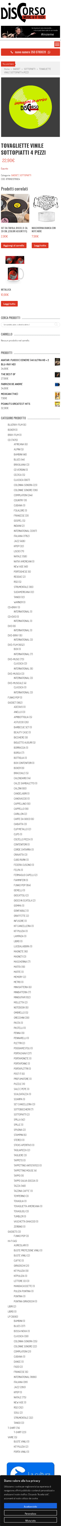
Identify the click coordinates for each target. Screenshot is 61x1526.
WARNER (18, 602)
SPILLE (17, 1124)
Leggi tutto (40, 245)
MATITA (17, 966)
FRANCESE (19, 515)
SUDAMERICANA (22, 592)
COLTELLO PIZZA (22, 839)
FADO (16, 1366)
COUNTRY (18, 500)
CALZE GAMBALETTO (24, 783)
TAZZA (17, 1185)
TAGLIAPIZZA (20, 1150)
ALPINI (17, 449)
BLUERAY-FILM (15, 424)
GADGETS (12, 1231)
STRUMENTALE (21, 587)
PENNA (17, 1033)
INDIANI (17, 525)
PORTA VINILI (20, 1451)
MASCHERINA (20, 961)
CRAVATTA (19, 854)
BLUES (17, 459)
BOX (16, 649)
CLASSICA (19, 480)
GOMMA (17, 905)
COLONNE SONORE (23, 490)
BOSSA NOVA (20, 1331)
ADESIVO (18, 707)
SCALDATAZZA (21, 1094)
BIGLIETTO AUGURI (23, 742)
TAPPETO (18, 1160)
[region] (30, 1500)
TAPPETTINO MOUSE (24, 1170)
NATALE (17, 556)
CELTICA (18, 474)
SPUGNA (18, 1129)
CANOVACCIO (20, 798)
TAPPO (17, 1175)
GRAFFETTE (20, 915)
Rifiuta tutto (30, 1520)
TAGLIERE (18, 1155)
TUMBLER (18, 1216)
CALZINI (17, 788)
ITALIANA (18, 536)
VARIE (11, 1437)
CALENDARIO (20, 778)
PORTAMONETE (21, 1058)
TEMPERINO (19, 1196)
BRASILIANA (20, 464)
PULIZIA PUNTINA (22, 1291)
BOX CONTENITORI (23, 763)
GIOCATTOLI (19, 895)
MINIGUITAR (19, 997)
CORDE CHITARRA (22, 849)
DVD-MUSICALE (15, 683)
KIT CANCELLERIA (22, 926)
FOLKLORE (19, 510)
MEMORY (18, 977)
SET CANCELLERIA (23, 1104)
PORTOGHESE (20, 571)
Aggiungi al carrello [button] (13, 245)
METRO (17, 982)
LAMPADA (19, 936)
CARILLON (19, 814)
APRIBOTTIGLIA (21, 717)
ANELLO (18, 712)
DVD (10, 626)
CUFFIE (17, 1260)
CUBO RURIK (20, 859)
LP (9, 1316)
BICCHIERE (19, 737)
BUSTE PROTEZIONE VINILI (27, 1250)
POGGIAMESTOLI (22, 1048)
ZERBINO (18, 1226)
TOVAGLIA (19, 1201)
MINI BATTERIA (21, 987)
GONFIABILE (20, 910)
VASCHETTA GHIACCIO (24, 1221)
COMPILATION (20, 495)
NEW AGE (18, 566)
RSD (16, 581)
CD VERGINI (19, 469)
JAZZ (16, 541)
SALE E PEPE (20, 1089)
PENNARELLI (20, 1038)
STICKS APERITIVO (23, 1145)
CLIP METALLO (21, 829)
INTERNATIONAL (21, 530)
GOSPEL (18, 520)
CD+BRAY (12, 607)
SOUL (16, 1412)
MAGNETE (19, 951)
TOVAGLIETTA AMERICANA (27, 1206)
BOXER (11, 429)
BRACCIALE (19, 773)
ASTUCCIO (19, 722)
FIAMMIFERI (19, 880)
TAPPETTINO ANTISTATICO (26, 1165)
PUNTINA (18, 1296)
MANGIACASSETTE (23, 1286)
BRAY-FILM (13, 435)
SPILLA (17, 1119)
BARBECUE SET (21, 727)
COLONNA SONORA (23, 485)
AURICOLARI (20, 1245)
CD (9, 440)
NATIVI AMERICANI (23, 561)
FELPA (17, 870)
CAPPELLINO (20, 803)
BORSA (17, 752)
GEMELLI (18, 890)
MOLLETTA (19, 1002)
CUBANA (18, 505)
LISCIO (17, 551)
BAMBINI (18, 454)
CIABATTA (18, 824)
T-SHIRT (11, 1428)
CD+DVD (12, 616)
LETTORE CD (20, 1281)
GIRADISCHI (19, 1265)
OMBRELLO (19, 1012)
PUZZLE (18, 1084)
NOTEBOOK (19, 1007)
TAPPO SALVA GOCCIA (24, 1180)
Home (6, 69)
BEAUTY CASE (21, 732)
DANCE (17, 1361)
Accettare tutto (30, 1506)
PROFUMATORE (21, 1078)
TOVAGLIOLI (19, 1211)
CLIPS (16, 834)
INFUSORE (19, 921)
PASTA (17, 1022)
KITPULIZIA (19, 1276)
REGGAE (18, 576)
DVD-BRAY (13, 635)
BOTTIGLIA (19, 757)
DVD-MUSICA (14, 673)
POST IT (17, 1073)
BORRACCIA (19, 747)
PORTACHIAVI (20, 1053)
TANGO (17, 597)
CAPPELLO (19, 808)
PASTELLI (18, 1027)
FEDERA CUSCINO (22, 864)
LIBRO (17, 941)
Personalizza (30, 1513)
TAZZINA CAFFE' (22, 1191)
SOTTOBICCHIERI (22, 1109)
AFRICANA (19, 444)
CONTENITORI (20, 844)
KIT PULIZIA (19, 931)
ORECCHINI (19, 1017)
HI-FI (10, 1241)
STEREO (18, 1140)
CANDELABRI (20, 793)
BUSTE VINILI (20, 1255)
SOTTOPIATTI (29, 69)
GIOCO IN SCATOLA (23, 900)
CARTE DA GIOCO (22, 819)
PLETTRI (18, 1043)
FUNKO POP (13, 697)
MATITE (17, 971)
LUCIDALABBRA (21, 946)
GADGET (16, 69)
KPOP (16, 546)
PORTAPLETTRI (21, 1068)
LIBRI (10, 1306)
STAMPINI (18, 1134)
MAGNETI (18, 956)
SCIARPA (18, 1099)
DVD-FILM (13, 644)
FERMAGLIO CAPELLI (24, 875)
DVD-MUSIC (13, 659)
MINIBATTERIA (20, 992)
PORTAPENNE (20, 1063)
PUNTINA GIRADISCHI (24, 1301)
